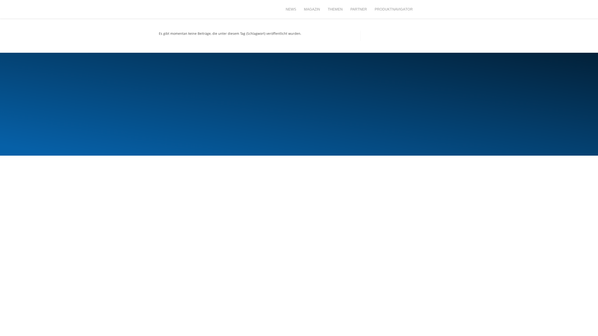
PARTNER (358, 9)
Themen (335, 9)
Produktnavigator (394, 9)
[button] (425, 9)
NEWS (291, 9)
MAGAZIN (312, 9)
